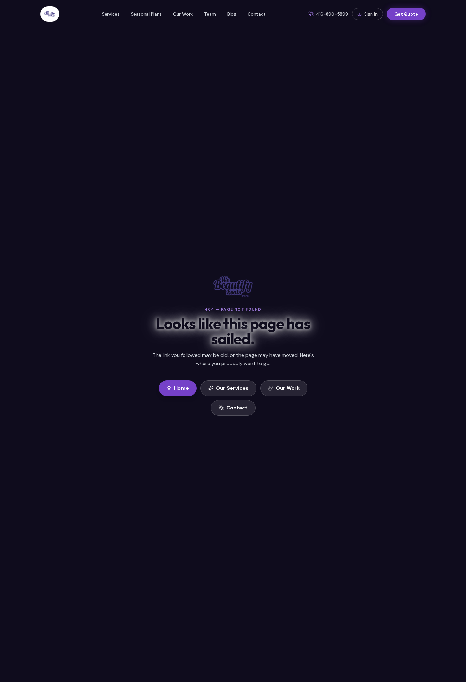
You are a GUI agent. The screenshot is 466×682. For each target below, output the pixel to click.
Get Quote (406, 14)
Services (111, 14)
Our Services (232, 388)
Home (181, 388)
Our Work (183, 14)
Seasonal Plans (146, 14)
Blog (231, 14)
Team (210, 14)
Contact (257, 14)
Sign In (371, 14)
